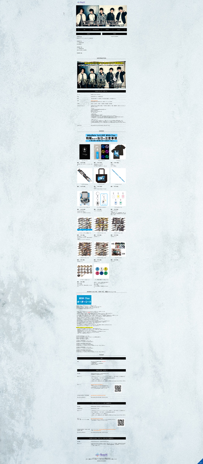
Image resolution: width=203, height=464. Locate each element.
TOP (84, 29)
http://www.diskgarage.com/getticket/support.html (107, 429)
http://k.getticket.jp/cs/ (97, 430)
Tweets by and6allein (114, 36)
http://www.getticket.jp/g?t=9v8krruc (97, 384)
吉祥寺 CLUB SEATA (94, 100)
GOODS (107, 29)
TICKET (118, 29)
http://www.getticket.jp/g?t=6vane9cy (97, 418)
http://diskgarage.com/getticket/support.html (98, 395)
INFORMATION (96, 29)
